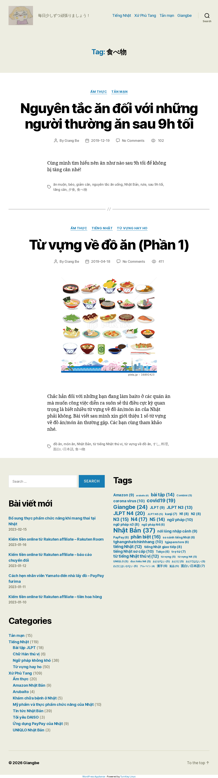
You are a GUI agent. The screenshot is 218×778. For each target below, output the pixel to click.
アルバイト (147, 566)
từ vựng (168, 556)
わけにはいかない (125, 566)
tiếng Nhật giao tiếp (163, 547)
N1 (184, 514)
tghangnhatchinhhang (138, 542)
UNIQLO (120, 561)
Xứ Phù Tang (145, 15)
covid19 (161, 500)
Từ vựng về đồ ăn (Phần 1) (109, 244)
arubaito (142, 495)
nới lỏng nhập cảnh (177, 531)
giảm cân (83, 184)
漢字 (162, 566)
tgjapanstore (177, 542)
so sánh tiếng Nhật (179, 537)
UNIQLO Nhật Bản (28, 730)
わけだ (178, 561)
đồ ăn (57, 444)
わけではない (195, 561)
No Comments (133, 140)
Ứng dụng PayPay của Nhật (38, 723)
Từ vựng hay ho (132, 228)
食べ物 (82, 189)
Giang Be (72, 140)
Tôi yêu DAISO (26, 717)
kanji (171, 514)
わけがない (161, 561)
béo (71, 184)
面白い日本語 (63, 449)
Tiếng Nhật (121, 15)
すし (156, 444)
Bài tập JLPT (24, 647)
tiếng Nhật (127, 546)
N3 (121, 519)
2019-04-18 (100, 261)
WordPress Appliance (93, 776)
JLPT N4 (129, 513)
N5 (157, 519)
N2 (196, 514)
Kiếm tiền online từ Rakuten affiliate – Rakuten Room (56, 539)
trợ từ (178, 552)
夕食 (71, 189)
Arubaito (21, 691)
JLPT (157, 507)
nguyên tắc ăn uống (107, 184)
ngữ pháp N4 (153, 524)
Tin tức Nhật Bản (28, 711)
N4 (139, 519)
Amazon (123, 495)
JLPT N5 (155, 514)
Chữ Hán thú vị (26, 654)
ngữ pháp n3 (126, 524)
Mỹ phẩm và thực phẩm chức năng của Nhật (53, 704)
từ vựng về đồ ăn (137, 444)
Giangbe (184, 15)
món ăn (69, 444)
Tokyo (162, 551)
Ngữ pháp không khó (32, 660)
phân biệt (146, 537)
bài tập (163, 494)
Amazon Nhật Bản (29, 685)
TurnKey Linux (128, 776)
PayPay (121, 537)
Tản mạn (166, 15)
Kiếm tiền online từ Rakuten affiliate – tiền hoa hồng (55, 596)
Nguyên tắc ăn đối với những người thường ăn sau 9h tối (109, 116)
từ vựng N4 (187, 556)
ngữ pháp (180, 519)
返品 (174, 566)
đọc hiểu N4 (140, 561)
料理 (164, 444)
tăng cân (60, 189)
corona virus (129, 501)
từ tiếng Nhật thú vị (108, 444)
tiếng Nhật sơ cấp (133, 551)
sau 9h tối (155, 184)
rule (143, 184)
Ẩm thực (98, 92)
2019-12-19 (100, 140)
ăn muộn (59, 184)
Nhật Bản (131, 184)
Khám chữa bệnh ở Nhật (34, 698)
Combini (184, 495)
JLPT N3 (180, 507)
